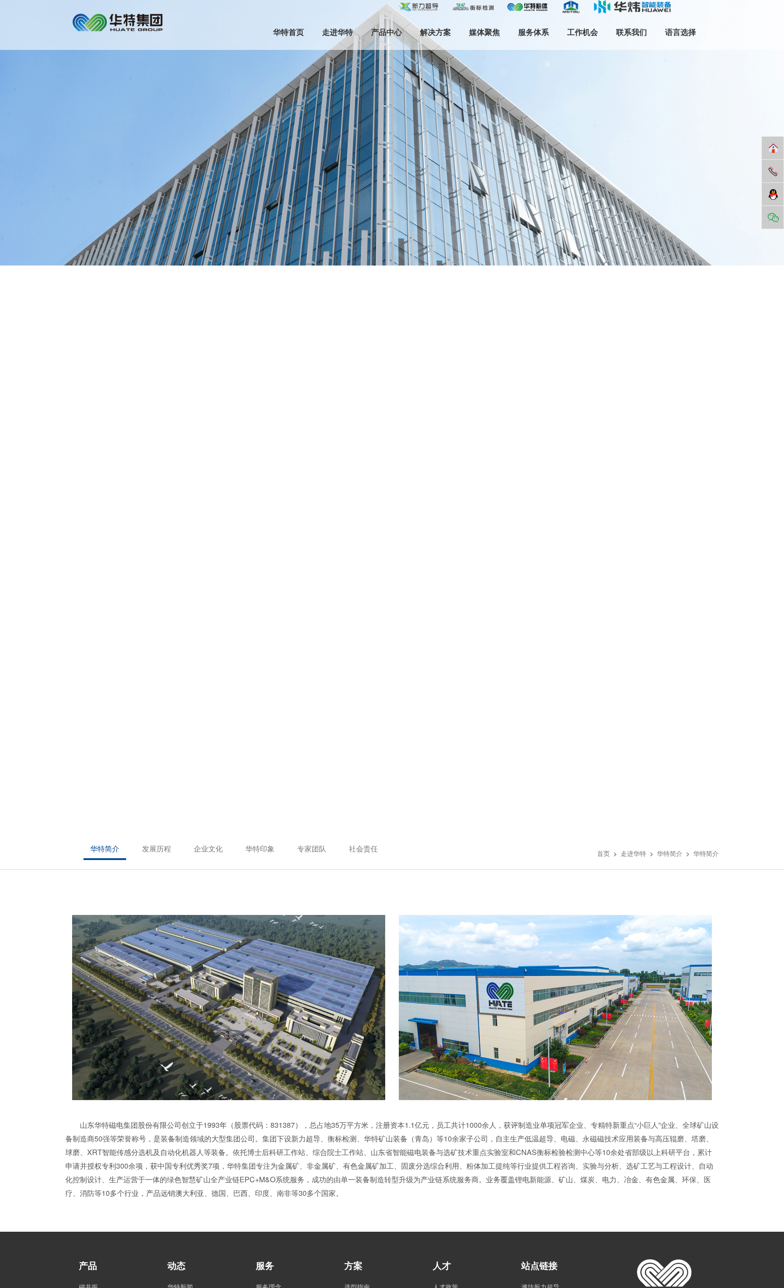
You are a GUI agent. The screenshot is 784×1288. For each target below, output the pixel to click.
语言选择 (680, 31)
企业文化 (208, 848)
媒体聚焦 (484, 31)
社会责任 (363, 848)
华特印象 (259, 848)
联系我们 (631, 31)
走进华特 (337, 31)
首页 (603, 853)
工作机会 (582, 31)
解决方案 (435, 31)
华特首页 (288, 31)
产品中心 (386, 31)
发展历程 (156, 848)
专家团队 (311, 848)
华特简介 (104, 848)
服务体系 (533, 31)
